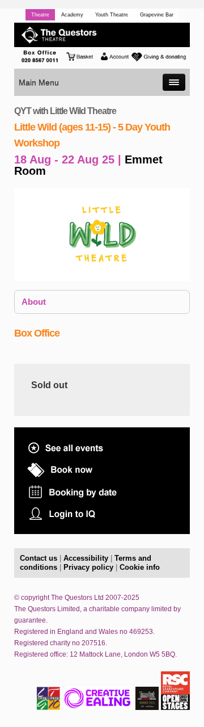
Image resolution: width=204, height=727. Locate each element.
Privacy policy (88, 567)
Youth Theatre (111, 15)
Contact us (38, 558)
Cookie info (140, 567)
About (34, 301)
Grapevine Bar (156, 15)
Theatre (40, 15)
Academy (72, 15)
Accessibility (85, 558)
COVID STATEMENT (92, 529)
